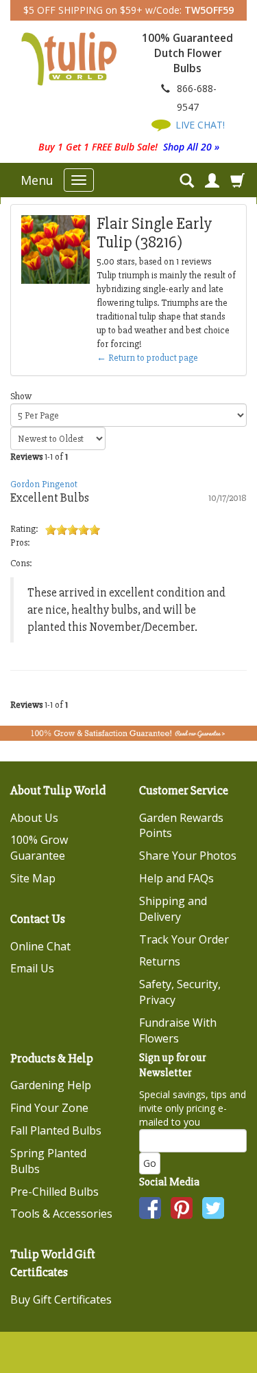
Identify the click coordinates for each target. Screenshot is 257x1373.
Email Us (32, 968)
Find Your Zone (49, 1107)
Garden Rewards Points (181, 825)
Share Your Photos (187, 855)
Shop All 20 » (191, 146)
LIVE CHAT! (199, 124)
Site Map (33, 878)
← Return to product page (147, 358)
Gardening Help (50, 1085)
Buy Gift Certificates (61, 1299)
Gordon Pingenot (43, 484)
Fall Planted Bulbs (55, 1130)
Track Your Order (184, 939)
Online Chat (40, 946)
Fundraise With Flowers (178, 1030)
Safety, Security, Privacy (180, 991)
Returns (159, 961)
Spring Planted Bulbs (48, 1161)
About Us (34, 817)
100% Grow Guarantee (39, 847)
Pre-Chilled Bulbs (54, 1191)
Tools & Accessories (61, 1213)
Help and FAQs (176, 878)
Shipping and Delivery (173, 908)
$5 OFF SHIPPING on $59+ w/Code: (128, 9)
